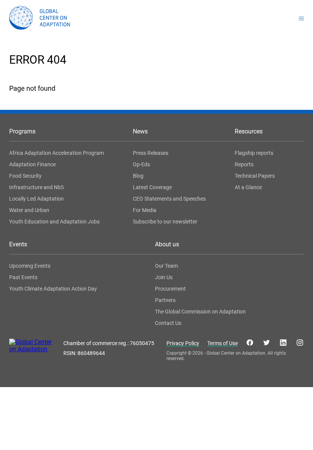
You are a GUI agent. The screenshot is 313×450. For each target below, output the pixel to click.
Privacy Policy (182, 343)
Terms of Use (222, 343)
